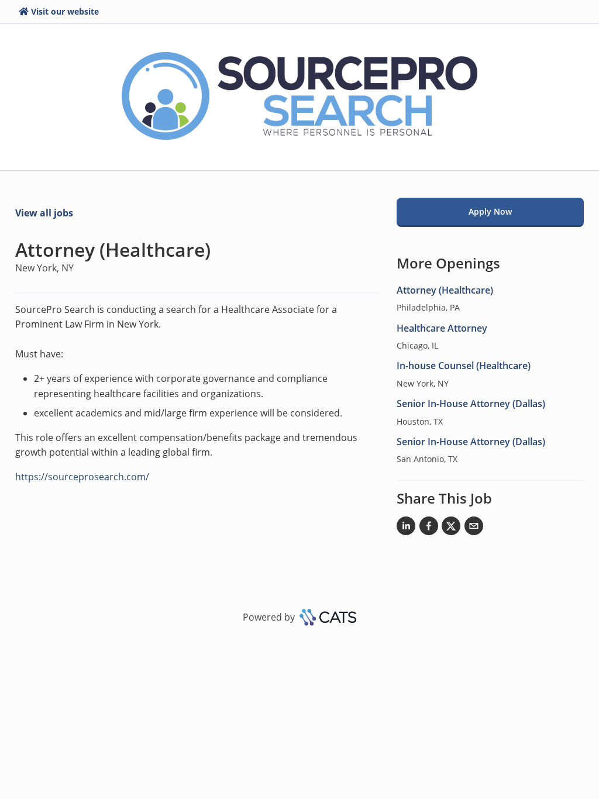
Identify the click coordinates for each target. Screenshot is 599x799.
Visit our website (65, 11)
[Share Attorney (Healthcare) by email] (473, 528)
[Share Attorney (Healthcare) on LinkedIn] (406, 528)
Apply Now (490, 211)
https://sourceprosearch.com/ (82, 476)
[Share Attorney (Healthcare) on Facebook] (428, 528)
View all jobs (44, 212)
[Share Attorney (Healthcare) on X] (451, 528)
